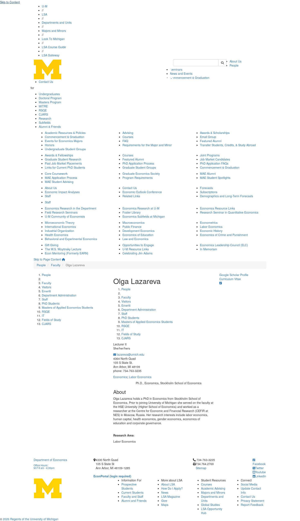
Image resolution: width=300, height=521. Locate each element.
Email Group (208, 137)
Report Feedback (252, 505)
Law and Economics (135, 239)
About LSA (168, 484)
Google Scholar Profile (233, 275)
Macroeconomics (133, 222)
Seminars (176, 69)
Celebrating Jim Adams (137, 253)
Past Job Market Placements (63, 163)
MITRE (43, 106)
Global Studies (210, 505)
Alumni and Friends (134, 501)
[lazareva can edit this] (220, 283)
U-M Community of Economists (65, 216)
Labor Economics (211, 227)
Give (164, 501)
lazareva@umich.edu (130, 354)
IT (43, 316)
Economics (120, 377)
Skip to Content (10, 2)
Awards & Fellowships (59, 155)
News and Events (181, 73)
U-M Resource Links (135, 249)
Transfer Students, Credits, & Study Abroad (228, 145)
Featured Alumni (210, 141)
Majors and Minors (54, 31)
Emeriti (46, 291)
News (164, 492)
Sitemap (201, 468)
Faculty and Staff (132, 496)
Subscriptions (208, 192)
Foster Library (131, 212)
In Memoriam (208, 249)
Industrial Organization (59, 231)
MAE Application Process (61, 178)
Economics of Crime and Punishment (224, 235)
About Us (235, 61)
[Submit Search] (222, 62)
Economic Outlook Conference (142, 192)
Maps (164, 505)
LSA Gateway (50, 55)
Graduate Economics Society (141, 173)
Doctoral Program (50, 98)
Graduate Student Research (63, 159)
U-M (44, 6)
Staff (48, 196)
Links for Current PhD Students (65, 167)
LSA (44, 14)
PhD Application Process (138, 163)
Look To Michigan (53, 39)
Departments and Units (57, 22)
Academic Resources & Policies (65, 133)
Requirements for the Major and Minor (147, 145)
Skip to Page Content (47, 259)
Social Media (249, 484)
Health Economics (56, 235)
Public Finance (131, 227)
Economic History (211, 231)
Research (45, 118)
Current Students (132, 492)
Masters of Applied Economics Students (67, 307)
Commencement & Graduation (189, 78)
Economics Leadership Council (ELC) (224, 245)
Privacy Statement (252, 501)
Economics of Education (137, 235)
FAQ (125, 141)
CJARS (43, 114)
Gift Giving (51, 245)
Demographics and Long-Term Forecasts (226, 196)
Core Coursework (56, 173)
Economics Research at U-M (140, 208)
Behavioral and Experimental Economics (71, 239)
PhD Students (51, 303)
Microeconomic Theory (59, 222)
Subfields (45, 122)
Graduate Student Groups (139, 167)
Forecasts (206, 188)
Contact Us (46, 82)
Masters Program (50, 102)
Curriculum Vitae (230, 279)
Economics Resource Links (217, 208)
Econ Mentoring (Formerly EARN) (66, 253)
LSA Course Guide (54, 47)
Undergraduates (49, 94)
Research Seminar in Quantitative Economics (229, 212)
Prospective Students (129, 486)
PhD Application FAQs (214, 163)
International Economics (60, 227)
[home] (63, 259)
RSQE (43, 110)
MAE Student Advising (59, 182)
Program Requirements (137, 178)
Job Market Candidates (215, 159)
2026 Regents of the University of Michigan (30, 519)
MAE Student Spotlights (215, 178)
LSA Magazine (170, 496)
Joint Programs (210, 155)
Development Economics (138, 231)
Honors (49, 145)
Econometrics (209, 222)
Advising (127, 133)
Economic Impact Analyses (62, 192)
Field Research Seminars (61, 212)
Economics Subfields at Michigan (143, 216)
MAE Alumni (208, 173)
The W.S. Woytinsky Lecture (63, 249)
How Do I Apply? (172, 488)
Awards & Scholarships (215, 133)
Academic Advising (213, 488)
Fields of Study (51, 320)
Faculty (55, 265)
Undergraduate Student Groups (65, 149)
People (234, 65)
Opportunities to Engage (138, 245)
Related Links (131, 196)
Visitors (46, 287)
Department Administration (59, 295)
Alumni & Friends (50, 127)
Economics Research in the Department (70, 208)
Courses (127, 137)
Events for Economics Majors (63, 141)
